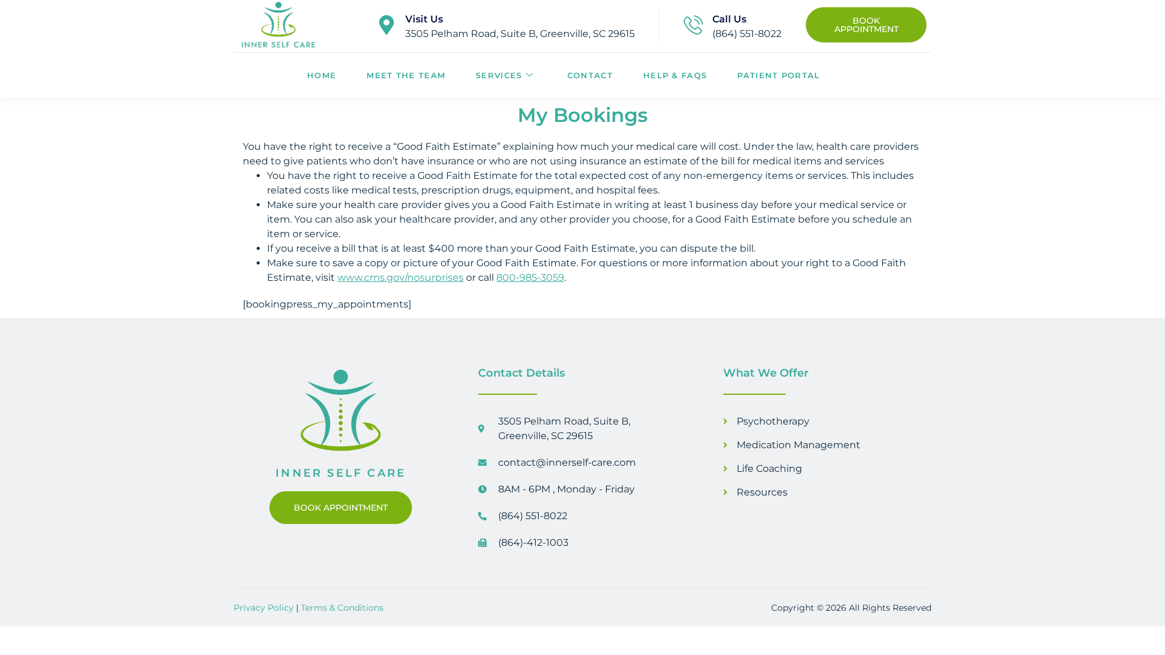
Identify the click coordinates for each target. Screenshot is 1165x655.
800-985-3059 (530, 277)
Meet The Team (405, 75)
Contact (590, 75)
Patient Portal (778, 75)
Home (321, 75)
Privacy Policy (264, 607)
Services (499, 75)
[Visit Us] (386, 25)
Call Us (729, 19)
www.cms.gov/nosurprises (400, 277)
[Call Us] (693, 25)
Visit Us (424, 19)
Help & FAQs (675, 75)
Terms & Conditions (342, 607)
